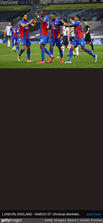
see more (94, 214)
